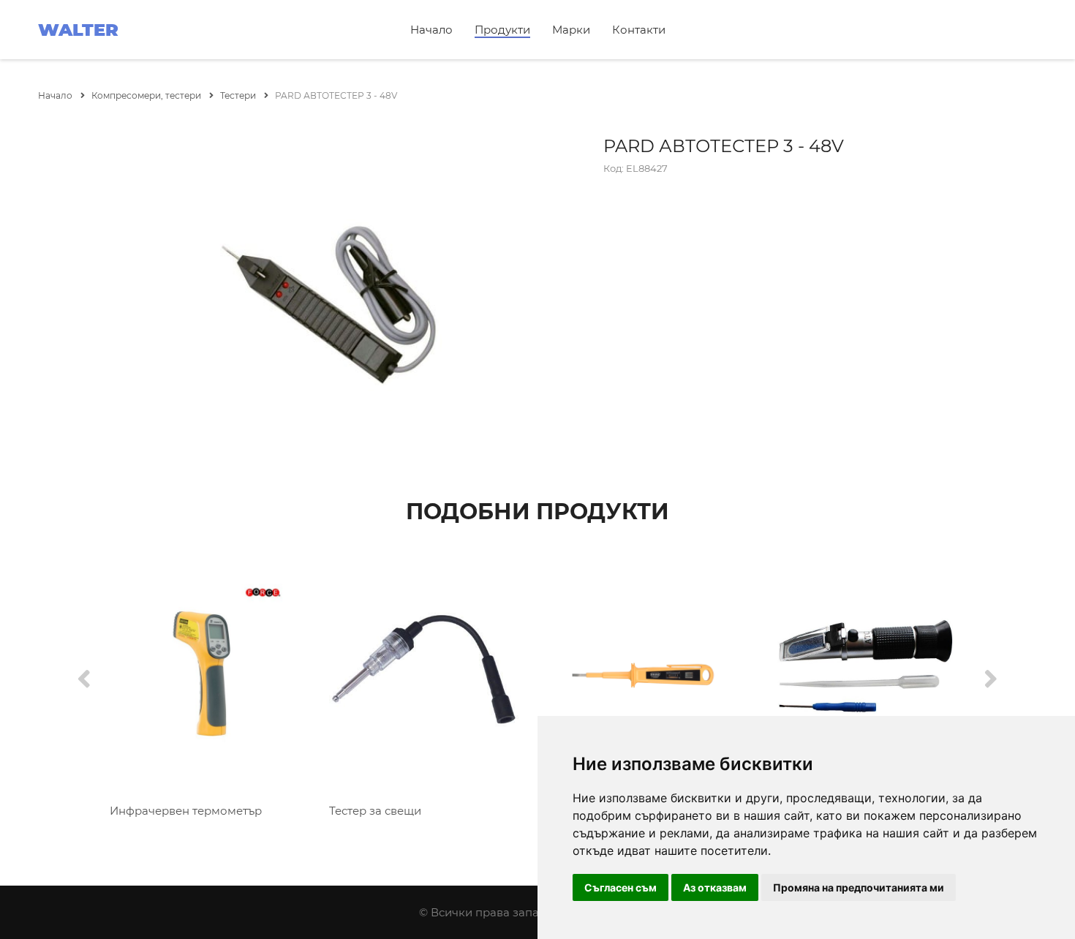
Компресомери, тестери (147, 95)
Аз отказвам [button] (715, 887)
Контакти (638, 30)
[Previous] (84, 679)
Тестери (239, 95)
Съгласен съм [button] (620, 887)
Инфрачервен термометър (186, 811)
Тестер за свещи (375, 811)
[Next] (991, 679)
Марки (571, 30)
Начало (431, 30)
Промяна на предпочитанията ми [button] (858, 887)
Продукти (502, 30)
